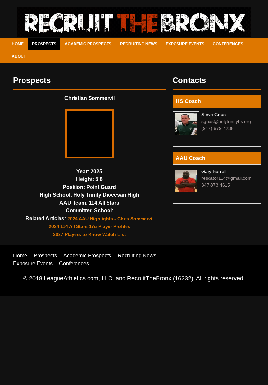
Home (18, 44)
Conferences (228, 44)
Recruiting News (138, 44)
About (19, 56)
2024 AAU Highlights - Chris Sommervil (110, 218)
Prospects (44, 44)
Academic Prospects (88, 44)
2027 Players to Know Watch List (89, 234)
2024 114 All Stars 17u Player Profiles (89, 226)
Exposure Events (185, 44)
